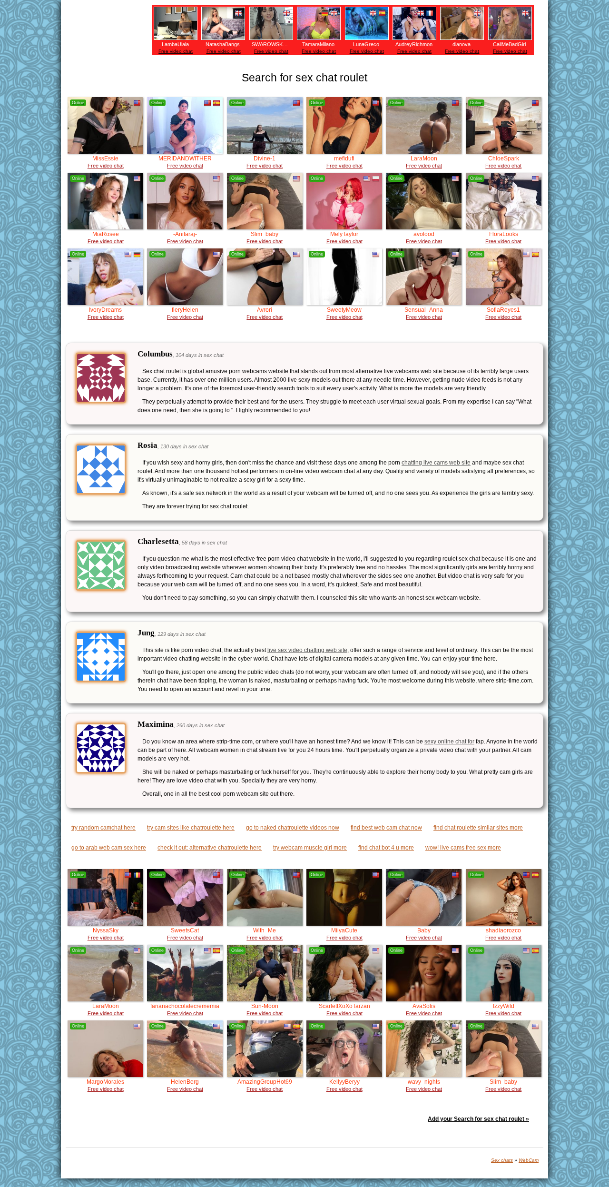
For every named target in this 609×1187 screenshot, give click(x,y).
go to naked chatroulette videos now (292, 827)
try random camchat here (103, 827)
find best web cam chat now (386, 827)
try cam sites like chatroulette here (191, 827)
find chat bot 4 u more (386, 847)
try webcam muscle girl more (310, 847)
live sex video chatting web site (307, 650)
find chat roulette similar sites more (478, 827)
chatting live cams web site (436, 462)
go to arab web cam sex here (108, 847)
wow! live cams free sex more (463, 847)
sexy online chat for (449, 741)
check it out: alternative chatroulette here (209, 847)
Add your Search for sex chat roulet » (478, 1119)
